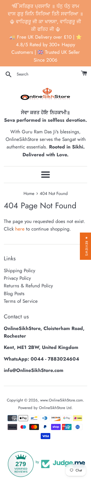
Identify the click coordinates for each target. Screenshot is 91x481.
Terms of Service (21, 301)
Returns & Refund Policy (28, 285)
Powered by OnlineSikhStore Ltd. (45, 408)
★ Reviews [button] (86, 246)
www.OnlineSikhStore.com (61, 400)
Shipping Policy (19, 270)
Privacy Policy (17, 278)
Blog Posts (14, 293)
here (20, 228)
